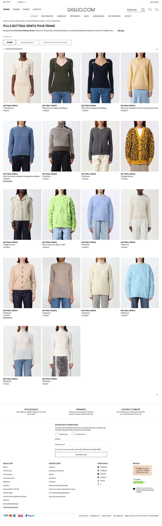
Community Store (9, 478)
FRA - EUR (6, 2)
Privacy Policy (83, 516)
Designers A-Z (94, 516)
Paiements (52, 478)
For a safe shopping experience (59, 493)
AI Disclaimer (7, 471)
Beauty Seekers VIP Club (11, 489)
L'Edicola (6, 500)
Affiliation (6, 482)
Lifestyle (37, 9)
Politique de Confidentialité (92, 449)
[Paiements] (20, 515)
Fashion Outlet (106, 516)
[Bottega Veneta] (27, 42)
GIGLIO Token (8, 493)
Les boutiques (7, 474)
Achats (51, 474)
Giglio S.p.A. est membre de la (145, 490)
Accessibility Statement (10, 504)
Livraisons (52, 482)
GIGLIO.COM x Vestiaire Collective (14, 496)
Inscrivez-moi (81, 455)
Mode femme (63, 434)
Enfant (26, 9)
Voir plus (121, 31)
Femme (6, 9)
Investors (6, 485)
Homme (16, 9)
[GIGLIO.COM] (81, 10)
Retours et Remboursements (58, 485)
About (5, 467)
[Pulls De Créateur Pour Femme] (55, 42)
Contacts (52, 467)
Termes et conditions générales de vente (62, 489)
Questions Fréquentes (56, 471)
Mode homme (80, 434)
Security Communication (57, 496)
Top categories (118, 516)
